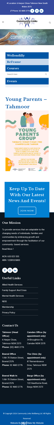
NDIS (4, 301)
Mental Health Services (13, 296)
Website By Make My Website (27, 423)
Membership (8, 307)
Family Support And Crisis (14, 290)
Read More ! (8, 249)
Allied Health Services (12, 284)
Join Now (27, 210)
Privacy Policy (8, 312)
